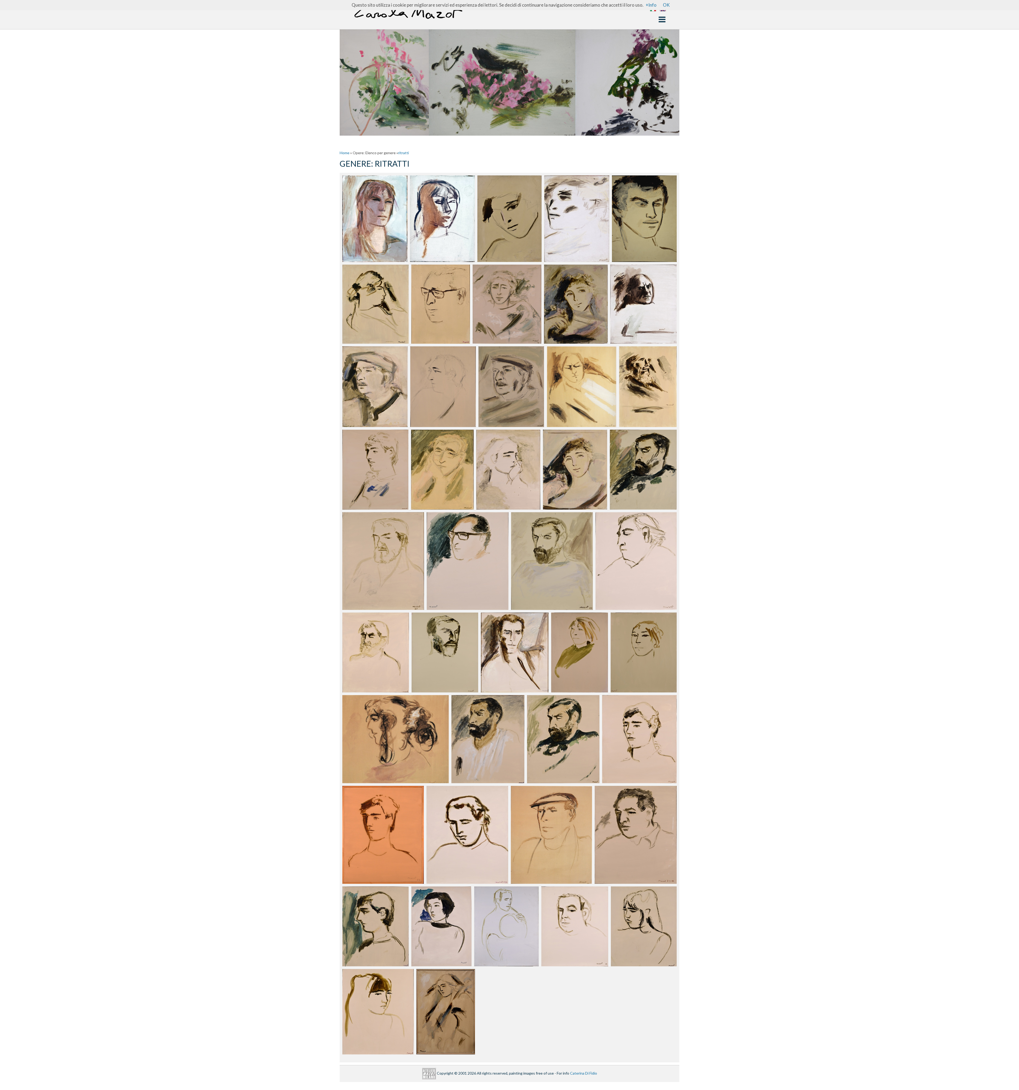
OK (666, 5)
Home (344, 152)
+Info (651, 5)
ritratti (403, 152)
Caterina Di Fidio (583, 1073)
